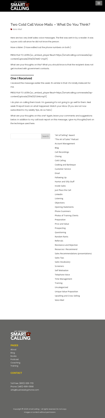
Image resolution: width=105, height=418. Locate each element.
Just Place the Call (63, 190)
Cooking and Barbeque (65, 164)
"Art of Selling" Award (65, 135)
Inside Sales (60, 185)
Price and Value (62, 224)
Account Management (65, 143)
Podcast (15, 359)
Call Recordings (62, 152)
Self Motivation (61, 270)
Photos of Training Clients (66, 215)
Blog (57, 147)
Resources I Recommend (66, 249)
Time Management (63, 279)
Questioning (60, 232)
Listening (59, 198)
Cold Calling (60, 160)
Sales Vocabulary (62, 262)
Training (58, 283)
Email (57, 173)
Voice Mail (17, 29)
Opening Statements (64, 207)
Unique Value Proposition (66, 291)
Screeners (59, 266)
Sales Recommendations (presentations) (73, 253)
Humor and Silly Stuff (64, 181)
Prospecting (60, 228)
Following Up (61, 177)
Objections (60, 202)
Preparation (60, 219)
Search (45, 136)
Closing (58, 156)
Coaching (15, 362)
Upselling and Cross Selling (67, 295)
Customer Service (63, 169)
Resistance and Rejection (66, 245)
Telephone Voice (62, 274)
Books (14, 356)
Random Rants (61, 236)
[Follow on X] (18, 396)
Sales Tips (59, 257)
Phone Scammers (63, 211)
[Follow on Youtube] (23, 396)
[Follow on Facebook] (13, 396)
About (13, 349)
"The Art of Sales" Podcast (66, 139)
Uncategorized (61, 287)
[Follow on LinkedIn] (29, 396)
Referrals (59, 240)
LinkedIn (59, 194)
